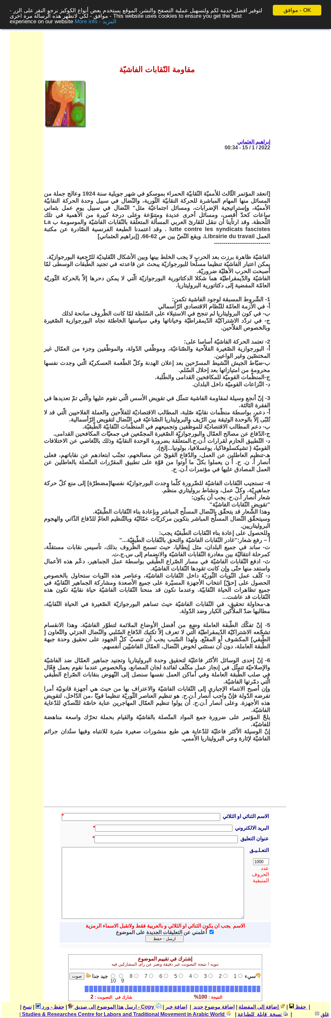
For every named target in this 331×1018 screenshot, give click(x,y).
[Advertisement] (152, 170)
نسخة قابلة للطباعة (260, 1014)
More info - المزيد (95, 21)
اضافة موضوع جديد (213, 1007)
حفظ (300, 1007)
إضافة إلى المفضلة (259, 1007)
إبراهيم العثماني (253, 141)
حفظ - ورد (52, 1007)
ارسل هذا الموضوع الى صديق (105, 1007)
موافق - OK (297, 10)
